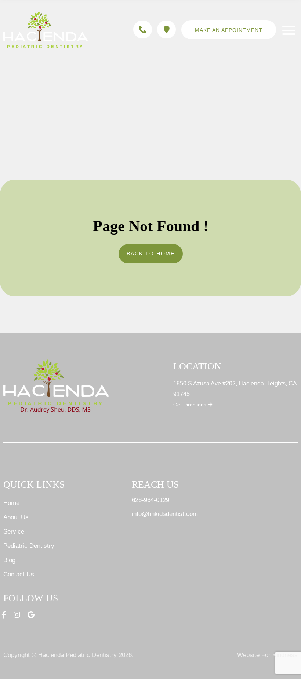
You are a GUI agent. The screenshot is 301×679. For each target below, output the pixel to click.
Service (13, 531)
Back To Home (151, 254)
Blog (9, 560)
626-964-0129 (150, 500)
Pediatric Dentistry (28, 545)
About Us (16, 517)
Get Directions (190, 404)
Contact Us (18, 574)
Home (11, 502)
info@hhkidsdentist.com (165, 514)
